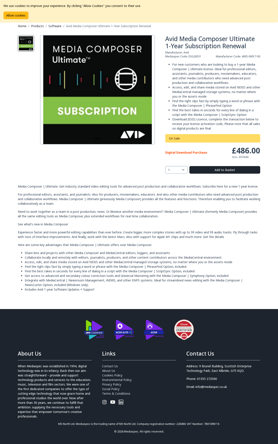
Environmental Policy (117, 380)
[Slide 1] (97, 138)
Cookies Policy (112, 375)
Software (54, 26)
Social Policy (110, 389)
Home (22, 26)
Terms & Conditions (116, 393)
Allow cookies (16, 15)
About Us (108, 371)
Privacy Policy (111, 384)
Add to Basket (225, 170)
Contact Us (110, 366)
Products (37, 26)
